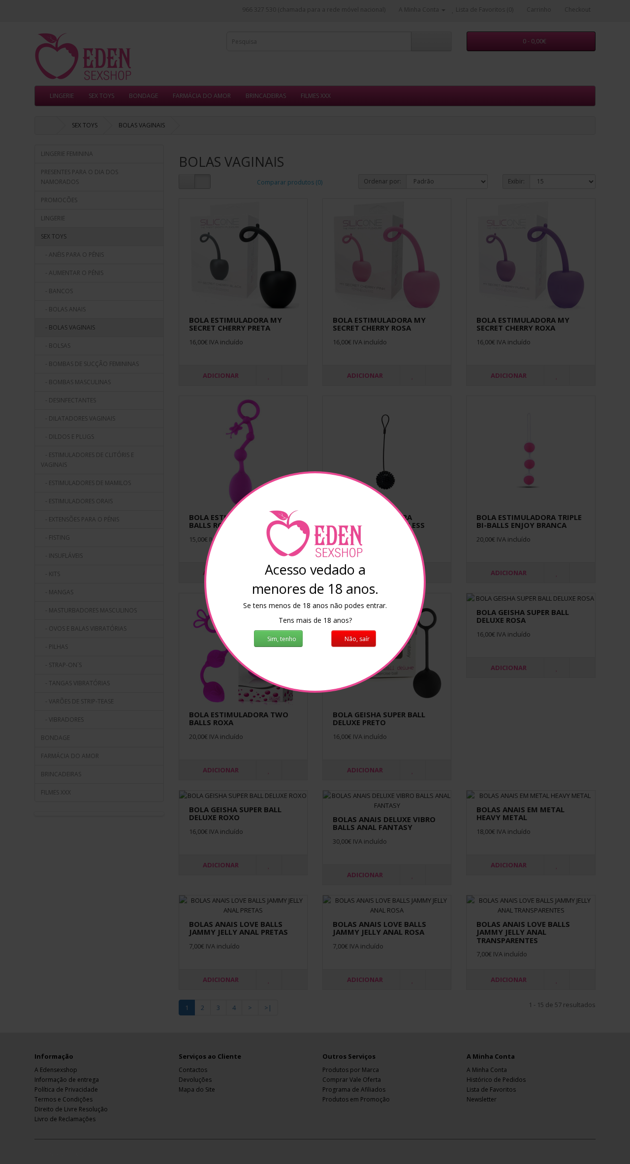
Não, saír (356, 639)
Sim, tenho (281, 639)
